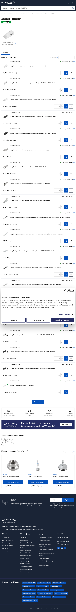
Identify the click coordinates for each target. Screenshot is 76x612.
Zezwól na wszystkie (62, 320)
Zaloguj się (23, 537)
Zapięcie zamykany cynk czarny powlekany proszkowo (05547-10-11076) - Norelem (32, 368)
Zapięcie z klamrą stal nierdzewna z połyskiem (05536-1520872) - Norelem (30, 183)
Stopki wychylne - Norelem (60, 476)
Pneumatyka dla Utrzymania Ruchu (27, 546)
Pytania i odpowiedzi (25, 550)
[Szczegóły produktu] (71, 73)
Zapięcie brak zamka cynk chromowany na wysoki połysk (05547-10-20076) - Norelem (33, 99)
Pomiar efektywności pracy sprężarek (46, 550)
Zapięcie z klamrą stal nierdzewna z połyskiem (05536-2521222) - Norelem (30, 200)
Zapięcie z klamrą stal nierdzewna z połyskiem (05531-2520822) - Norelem (30, 167)
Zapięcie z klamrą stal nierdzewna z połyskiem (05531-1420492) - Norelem (30, 150)
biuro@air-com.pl (64, 541)
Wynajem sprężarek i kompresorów (44, 541)
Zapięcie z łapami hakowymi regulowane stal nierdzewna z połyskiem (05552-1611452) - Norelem (35, 267)
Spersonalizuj (37, 320)
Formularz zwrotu (25, 572)
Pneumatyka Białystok (29, 582)
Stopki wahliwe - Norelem (35, 476)
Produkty (5, 52)
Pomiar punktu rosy (44, 558)
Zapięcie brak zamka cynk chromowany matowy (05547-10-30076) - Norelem (31, 66)
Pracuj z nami (5, 551)
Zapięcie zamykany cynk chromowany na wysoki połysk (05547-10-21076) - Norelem (32, 335)
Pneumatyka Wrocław (59, 597)
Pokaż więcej (38, 402)
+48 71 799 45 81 (64, 544)
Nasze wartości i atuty (8, 540)
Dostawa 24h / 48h (25, 553)
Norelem (5, 474)
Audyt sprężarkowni (44, 565)
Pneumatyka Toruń (28, 597)
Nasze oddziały (6, 543)
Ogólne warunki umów (26, 569)
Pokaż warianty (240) (63, 482)
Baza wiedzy (5, 548)
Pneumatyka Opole (43, 590)
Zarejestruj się (24, 540)
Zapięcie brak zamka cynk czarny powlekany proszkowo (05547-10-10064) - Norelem (33, 116)
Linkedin (65, 548)
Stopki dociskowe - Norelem (11, 476)
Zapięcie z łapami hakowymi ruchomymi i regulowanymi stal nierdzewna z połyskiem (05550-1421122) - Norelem (40, 217)
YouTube (62, 548)
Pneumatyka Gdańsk (44, 582)
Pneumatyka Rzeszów (29, 593)
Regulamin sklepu (25, 561)
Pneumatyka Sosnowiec (45, 593)
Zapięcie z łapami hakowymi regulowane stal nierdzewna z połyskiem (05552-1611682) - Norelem (36, 284)
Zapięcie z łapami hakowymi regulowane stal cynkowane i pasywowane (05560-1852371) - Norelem (36, 234)
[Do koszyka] (66, 73)
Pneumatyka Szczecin (61, 593)
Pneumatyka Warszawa (43, 597)
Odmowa (14, 320)
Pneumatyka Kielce (28, 586)
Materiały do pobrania (7, 545)
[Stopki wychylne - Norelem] (63, 465)
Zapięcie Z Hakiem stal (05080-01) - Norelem (22, 385)
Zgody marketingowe (26, 566)
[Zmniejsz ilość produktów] (61, 74)
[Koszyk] (72, 3)
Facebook (58, 548)
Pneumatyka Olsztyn (28, 590)
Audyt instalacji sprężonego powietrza (46, 561)
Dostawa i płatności (25, 555)
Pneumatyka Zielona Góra (30, 600)
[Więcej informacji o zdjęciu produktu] (15, 43)
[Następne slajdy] (73, 451)
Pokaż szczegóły (64, 314)
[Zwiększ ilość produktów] (61, 72)
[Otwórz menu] (2, 3)
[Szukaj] (73, 8)
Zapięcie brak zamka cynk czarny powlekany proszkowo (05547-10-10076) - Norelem (33, 133)
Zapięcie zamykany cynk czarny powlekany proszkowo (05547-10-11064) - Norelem (32, 351)
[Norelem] (6, 23)
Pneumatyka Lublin (42, 586)
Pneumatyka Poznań (57, 590)
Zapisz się (68, 500)
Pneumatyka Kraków (58, 582)
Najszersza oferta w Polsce (27, 543)
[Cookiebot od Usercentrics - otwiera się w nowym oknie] (66, 290)
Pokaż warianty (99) (13, 482)
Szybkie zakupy (24, 558)
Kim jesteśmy (5, 537)
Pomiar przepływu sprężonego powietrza (47, 554)
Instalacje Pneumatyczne (45, 537)
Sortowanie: (53, 57)
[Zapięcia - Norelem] (8, 34)
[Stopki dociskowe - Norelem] (13, 465)
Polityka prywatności (25, 563)
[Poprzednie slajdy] (64, 451)
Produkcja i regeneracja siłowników (45, 545)
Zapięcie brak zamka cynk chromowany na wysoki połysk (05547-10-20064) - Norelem (33, 83)
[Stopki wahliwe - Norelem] (38, 465)
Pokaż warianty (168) (37, 482)
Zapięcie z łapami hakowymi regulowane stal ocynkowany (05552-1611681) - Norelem (32, 251)
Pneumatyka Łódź (56, 586)
